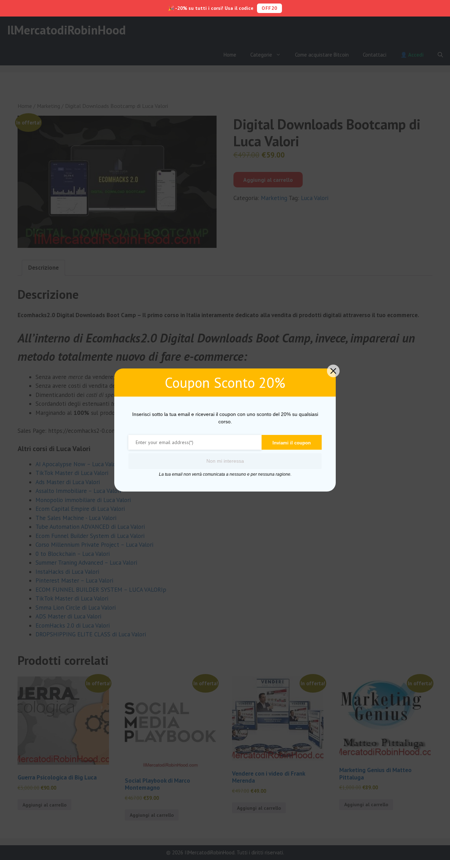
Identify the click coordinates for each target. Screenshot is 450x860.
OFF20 (269, 8)
